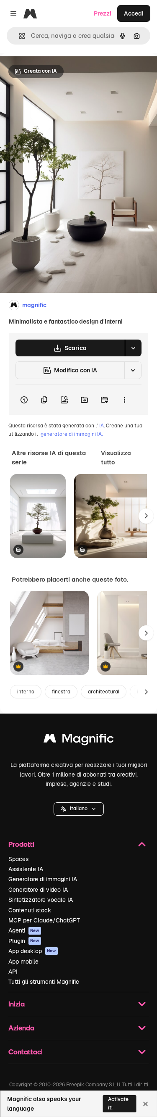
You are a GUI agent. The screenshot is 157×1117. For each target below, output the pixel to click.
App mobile (23, 961)
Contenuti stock (29, 910)
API (13, 971)
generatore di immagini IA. (72, 434)
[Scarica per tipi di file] (133, 348)
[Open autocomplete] (18, 36)
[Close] (145, 1104)
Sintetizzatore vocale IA (40, 900)
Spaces (18, 859)
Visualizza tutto (116, 457)
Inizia (16, 1003)
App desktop (32, 951)
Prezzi (102, 13)
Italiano (79, 808)
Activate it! (118, 1103)
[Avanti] (146, 516)
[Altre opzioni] (124, 399)
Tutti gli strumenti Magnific (43, 981)
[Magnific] (79, 740)
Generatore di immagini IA (42, 879)
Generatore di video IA (38, 889)
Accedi (134, 13)
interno (25, 691)
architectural (103, 691)
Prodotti (21, 844)
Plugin (23, 941)
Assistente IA (25, 869)
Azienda (21, 1027)
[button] (79, 809)
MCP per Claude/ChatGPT (44, 920)
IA (101, 425)
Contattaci (25, 1051)
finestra (61, 691)
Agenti (23, 930)
